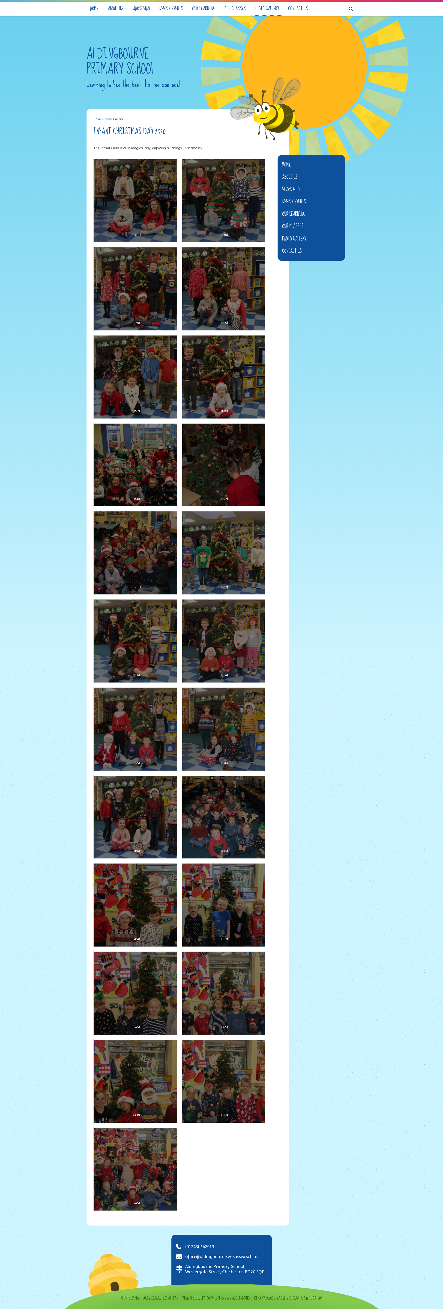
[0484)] (135, 905)
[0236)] (223, 200)
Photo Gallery (113, 119)
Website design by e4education (300, 1298)
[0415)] (223, 817)
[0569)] (223, 993)
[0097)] (223, 465)
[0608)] (135, 1081)
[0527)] (223, 905)
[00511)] (135, 552)
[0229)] (135, 288)
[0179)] (223, 377)
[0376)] (223, 729)
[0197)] (135, 377)
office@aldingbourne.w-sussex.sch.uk (221, 1256)
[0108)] (135, 465)
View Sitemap (130, 1298)
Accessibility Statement (161, 1298)
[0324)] (223, 641)
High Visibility (194, 1298)
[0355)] (135, 729)
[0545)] (135, 993)
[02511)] (135, 200)
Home (97, 119)
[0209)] (223, 288)
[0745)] (135, 1169)
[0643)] (223, 1081)
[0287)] (223, 552)
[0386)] (135, 817)
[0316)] (135, 641)
